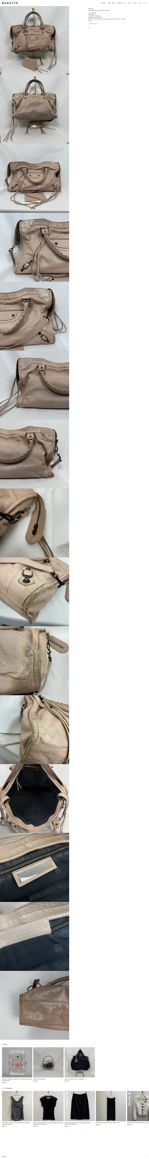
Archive (129, 2)
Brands (113, 2)
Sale (125, 2)
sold (89, 27)
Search (135, 2)
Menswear (119, 2)
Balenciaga (90, 8)
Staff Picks (103, 2)
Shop (109, 2)
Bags (6, 1044)
